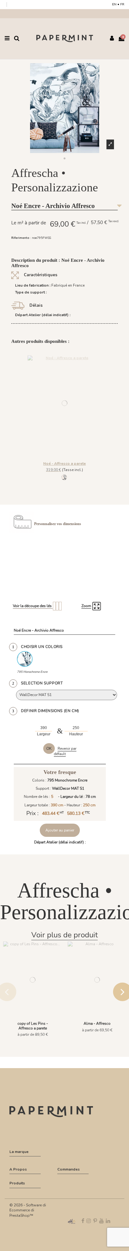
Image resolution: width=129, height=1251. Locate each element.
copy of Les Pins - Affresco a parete (33, 1025)
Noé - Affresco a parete (64, 463)
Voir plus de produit (64, 935)
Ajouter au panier (59, 830)
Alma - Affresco (97, 1023)
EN (114, 4)
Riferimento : (21, 238)
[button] (64, 159)
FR (122, 4)
